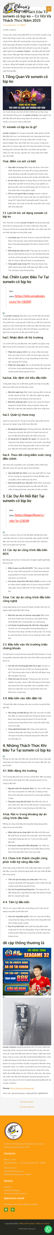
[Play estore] (13, 1210)
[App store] (6, 1210)
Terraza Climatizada (12, 1190)
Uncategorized (10, 25)
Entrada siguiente (27, 1107)
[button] (48, 1229)
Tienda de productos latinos (15, 1193)
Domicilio (7, 1187)
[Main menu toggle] (49, 8)
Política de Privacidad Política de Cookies (34, 1223)
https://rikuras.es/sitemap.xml (22, 1088)
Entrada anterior (27, 1102)
